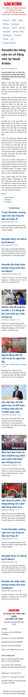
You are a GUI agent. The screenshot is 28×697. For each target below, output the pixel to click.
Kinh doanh (15, 24)
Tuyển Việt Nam (7, 469)
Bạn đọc (22, 28)
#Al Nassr (8, 202)
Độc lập (18, 370)
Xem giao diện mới (9, 43)
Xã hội (14, 20)
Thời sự (14, 28)
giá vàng (12, 514)
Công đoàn (6, 32)
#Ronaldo (8, 200)
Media (21, 20)
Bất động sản (7, 35)
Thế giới (5, 39)
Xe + (12, 39)
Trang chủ (6, 20)
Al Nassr (4, 94)
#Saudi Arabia (9, 197)
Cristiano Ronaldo (8, 278)
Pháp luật (6, 28)
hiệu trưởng (10, 423)
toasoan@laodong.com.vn (15, 649)
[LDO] (14, 297)
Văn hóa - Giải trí (18, 32)
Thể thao (6, 24)
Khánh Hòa (5, 323)
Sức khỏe (17, 35)
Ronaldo (4, 72)
